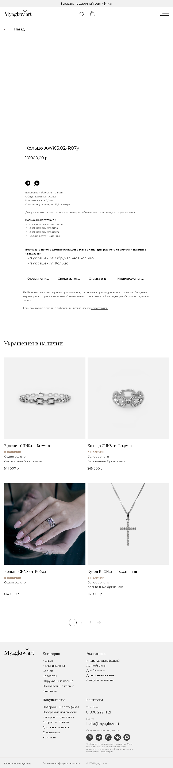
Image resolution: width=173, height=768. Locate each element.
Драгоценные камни (101, 675)
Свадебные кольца (100, 680)
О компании (51, 732)
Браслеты (50, 676)
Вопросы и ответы (56, 722)
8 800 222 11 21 (98, 712)
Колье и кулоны (54, 665)
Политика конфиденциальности (61, 763)
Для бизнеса (95, 670)
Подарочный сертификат (61, 707)
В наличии (50, 691)
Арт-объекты (95, 665)
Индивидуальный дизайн (103, 660)
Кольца (48, 660)
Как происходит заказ (58, 717)
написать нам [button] (99, 307)
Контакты (49, 737)
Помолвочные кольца (58, 686)
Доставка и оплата (56, 727)
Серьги (48, 670)
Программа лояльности (60, 712)
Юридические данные (17, 763)
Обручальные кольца (58, 681)
